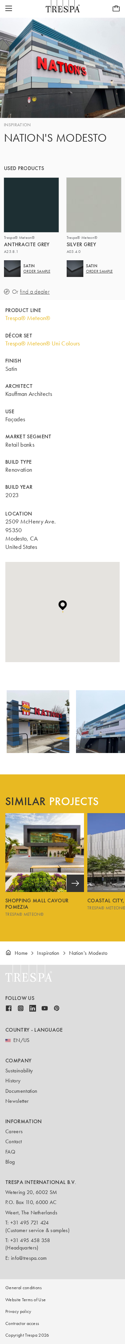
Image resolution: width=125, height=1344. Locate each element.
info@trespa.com (29, 1258)
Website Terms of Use (25, 1300)
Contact (13, 1141)
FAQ (10, 1152)
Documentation (21, 1091)
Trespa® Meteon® (27, 318)
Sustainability (19, 1070)
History (12, 1080)
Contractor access (22, 1323)
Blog (10, 1162)
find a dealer (35, 291)
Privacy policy (18, 1311)
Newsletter (17, 1101)
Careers (14, 1131)
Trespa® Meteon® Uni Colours (42, 343)
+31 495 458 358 (30, 1240)
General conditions (23, 1288)
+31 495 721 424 (29, 1222)
